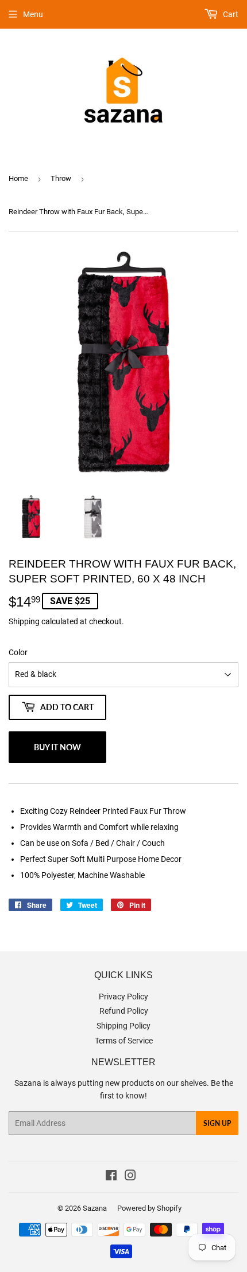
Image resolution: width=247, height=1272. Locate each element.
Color (18, 652)
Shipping (24, 621)
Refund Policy (123, 1010)
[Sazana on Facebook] (111, 1177)
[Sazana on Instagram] (130, 1177)
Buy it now (57, 747)
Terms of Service (124, 1040)
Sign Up (217, 1123)
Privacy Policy (123, 996)
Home (18, 178)
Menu (33, 14)
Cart (229, 14)
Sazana (95, 1208)
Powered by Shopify (149, 1208)
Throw (61, 178)
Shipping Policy (123, 1025)
